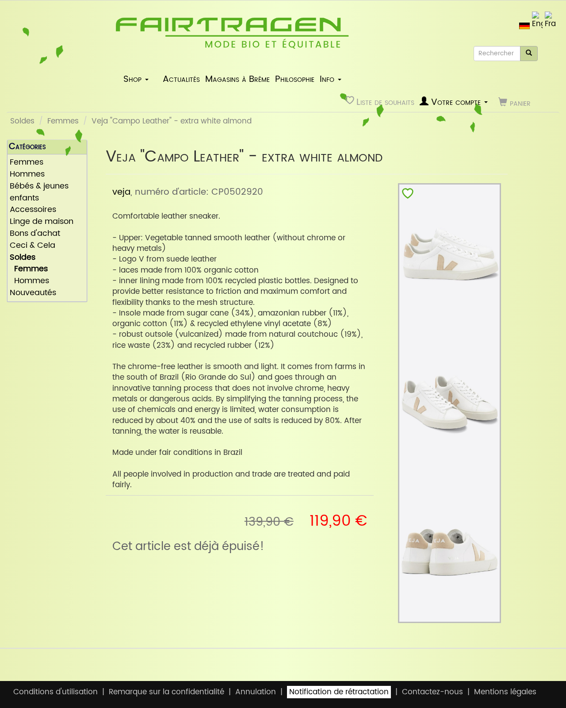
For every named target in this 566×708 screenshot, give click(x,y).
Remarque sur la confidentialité (166, 692)
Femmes (63, 121)
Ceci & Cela (32, 246)
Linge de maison (41, 222)
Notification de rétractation (339, 692)
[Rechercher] (529, 53)
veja (121, 192)
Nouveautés (33, 293)
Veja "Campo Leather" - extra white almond (172, 121)
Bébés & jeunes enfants (39, 192)
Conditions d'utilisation (55, 692)
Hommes (27, 175)
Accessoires (33, 210)
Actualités (181, 79)
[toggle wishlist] (407, 195)
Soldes (22, 121)
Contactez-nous (432, 692)
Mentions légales (505, 692)
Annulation (255, 692)
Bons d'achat (35, 234)
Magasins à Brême (237, 79)
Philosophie (294, 79)
